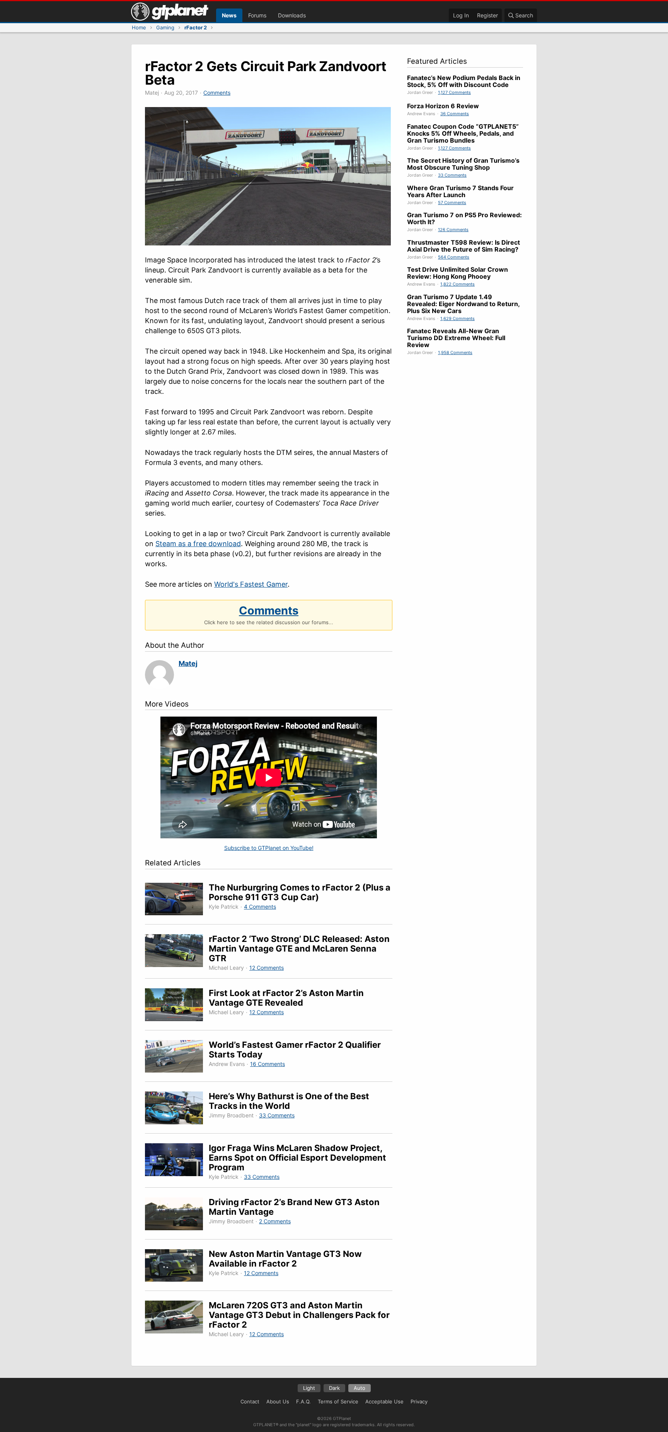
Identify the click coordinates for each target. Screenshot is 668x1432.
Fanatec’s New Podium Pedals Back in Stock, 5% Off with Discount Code (463, 81)
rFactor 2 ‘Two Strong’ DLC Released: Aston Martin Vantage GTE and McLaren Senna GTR (299, 948)
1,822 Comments (457, 284)
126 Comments (453, 229)
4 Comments (260, 906)
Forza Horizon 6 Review (443, 106)
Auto (359, 1388)
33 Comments (277, 1115)
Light (309, 1388)
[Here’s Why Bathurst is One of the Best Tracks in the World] (177, 1109)
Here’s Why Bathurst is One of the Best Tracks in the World (289, 1101)
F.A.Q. (303, 1401)
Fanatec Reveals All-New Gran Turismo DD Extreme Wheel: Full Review (456, 338)
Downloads (292, 15)
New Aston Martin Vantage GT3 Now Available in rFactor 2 (285, 1259)
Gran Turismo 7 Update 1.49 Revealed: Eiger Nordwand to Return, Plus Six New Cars (463, 304)
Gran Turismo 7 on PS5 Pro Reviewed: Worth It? (464, 218)
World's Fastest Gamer (251, 584)
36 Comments (454, 113)
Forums (257, 15)
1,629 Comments (457, 318)
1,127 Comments (454, 92)
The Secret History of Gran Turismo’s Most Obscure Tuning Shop (463, 164)
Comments (216, 92)
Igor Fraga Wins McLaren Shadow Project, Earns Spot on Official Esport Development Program (297, 1157)
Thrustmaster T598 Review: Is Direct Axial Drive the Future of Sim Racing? (463, 245)
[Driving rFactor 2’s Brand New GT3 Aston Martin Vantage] (177, 1215)
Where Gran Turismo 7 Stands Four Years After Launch (460, 191)
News (229, 15)
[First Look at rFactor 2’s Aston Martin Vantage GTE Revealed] (177, 1005)
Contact (249, 1401)
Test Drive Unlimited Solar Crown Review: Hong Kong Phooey (457, 273)
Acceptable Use (384, 1401)
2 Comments (275, 1221)
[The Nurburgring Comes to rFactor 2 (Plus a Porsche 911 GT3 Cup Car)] (177, 900)
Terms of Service (338, 1401)
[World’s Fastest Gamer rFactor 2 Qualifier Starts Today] (177, 1057)
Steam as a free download (198, 544)
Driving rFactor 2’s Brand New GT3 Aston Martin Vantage (294, 1207)
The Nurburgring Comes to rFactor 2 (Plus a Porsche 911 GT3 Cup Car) (299, 892)
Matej (188, 663)
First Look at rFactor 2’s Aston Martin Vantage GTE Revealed (286, 998)
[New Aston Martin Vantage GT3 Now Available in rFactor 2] (177, 1266)
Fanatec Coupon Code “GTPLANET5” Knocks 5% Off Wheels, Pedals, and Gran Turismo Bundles (463, 133)
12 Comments (266, 967)
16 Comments (267, 1064)
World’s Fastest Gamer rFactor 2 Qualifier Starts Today (295, 1049)
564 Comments (453, 257)
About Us (277, 1401)
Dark (334, 1388)
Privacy (419, 1401)
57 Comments (452, 202)
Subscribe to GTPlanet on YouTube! (269, 848)
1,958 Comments (455, 352)
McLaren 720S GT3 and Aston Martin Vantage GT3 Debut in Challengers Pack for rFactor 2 (299, 1315)
